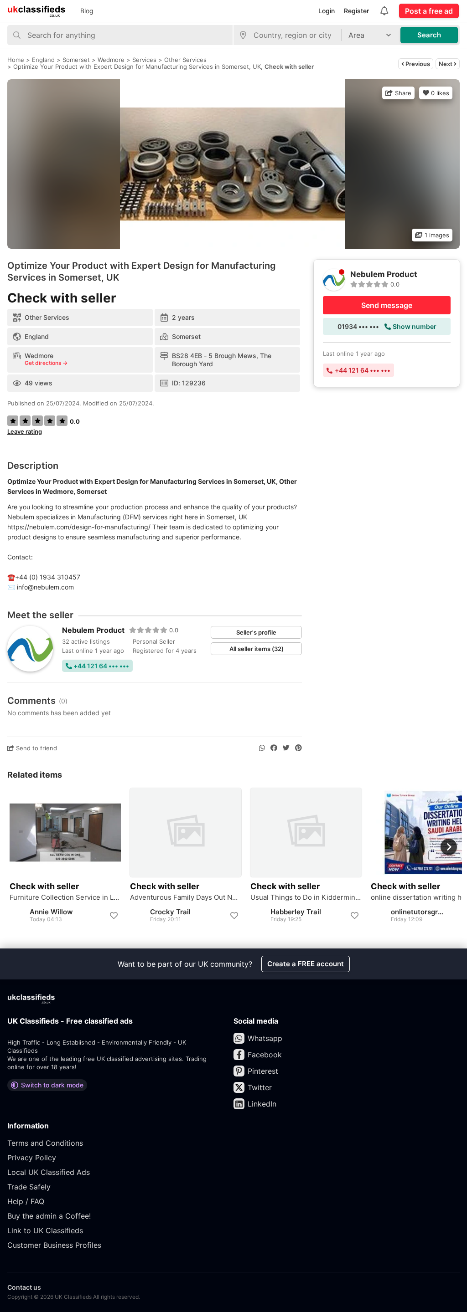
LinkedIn (262, 1103)
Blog (86, 11)
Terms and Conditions (45, 1143)
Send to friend (35, 748)
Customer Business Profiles (54, 1245)
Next (446, 63)
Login (326, 11)
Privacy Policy (31, 1157)
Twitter (260, 1087)
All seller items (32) (256, 648)
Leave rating (24, 431)
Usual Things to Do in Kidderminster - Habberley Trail (306, 897)
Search (429, 35)
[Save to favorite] (113, 915)
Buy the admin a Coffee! (49, 1215)
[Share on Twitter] (286, 748)
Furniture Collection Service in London (65, 897)
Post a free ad (429, 10)
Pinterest (263, 1071)
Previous (417, 63)
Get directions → (46, 363)
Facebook (265, 1054)
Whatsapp (265, 1038)
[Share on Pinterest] (298, 748)
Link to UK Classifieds (45, 1230)
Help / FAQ (25, 1201)
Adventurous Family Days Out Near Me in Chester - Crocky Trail (185, 897)
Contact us (24, 1287)
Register (356, 11)
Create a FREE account (305, 963)
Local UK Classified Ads (48, 1172)
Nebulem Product (93, 630)
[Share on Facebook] (273, 748)
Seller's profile (256, 632)
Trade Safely (29, 1186)
